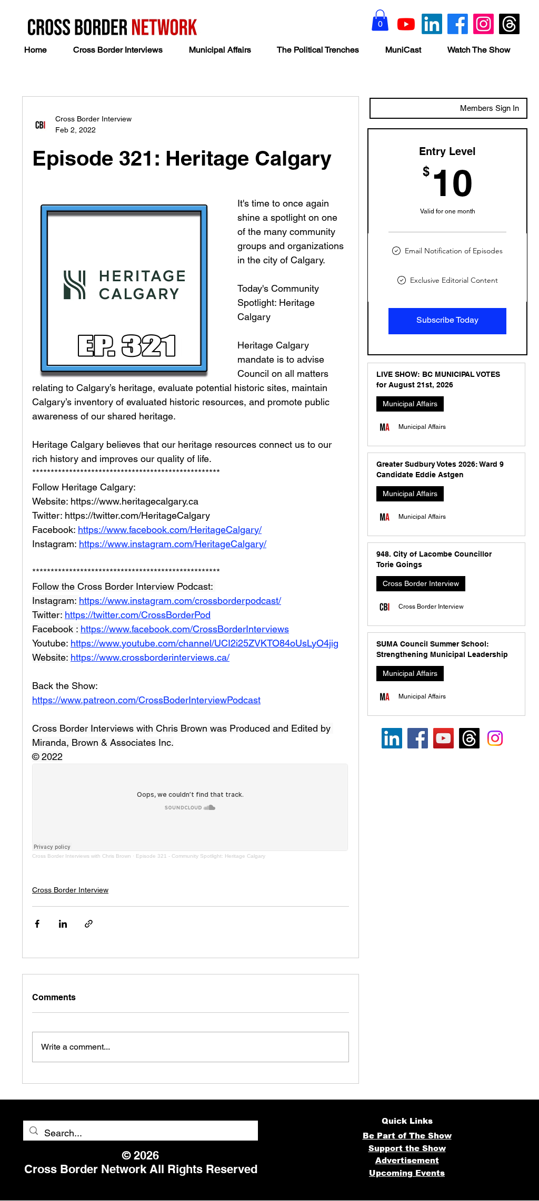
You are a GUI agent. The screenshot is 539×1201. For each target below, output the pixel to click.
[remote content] (190, 811)
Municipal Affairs (410, 403)
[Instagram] (483, 24)
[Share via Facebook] (37, 924)
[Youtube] (406, 24)
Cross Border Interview (70, 890)
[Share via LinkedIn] (63, 924)
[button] (380, 20)
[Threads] (509, 24)
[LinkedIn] (432, 24)
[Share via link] (89, 924)
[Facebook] (457, 24)
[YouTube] (443, 738)
